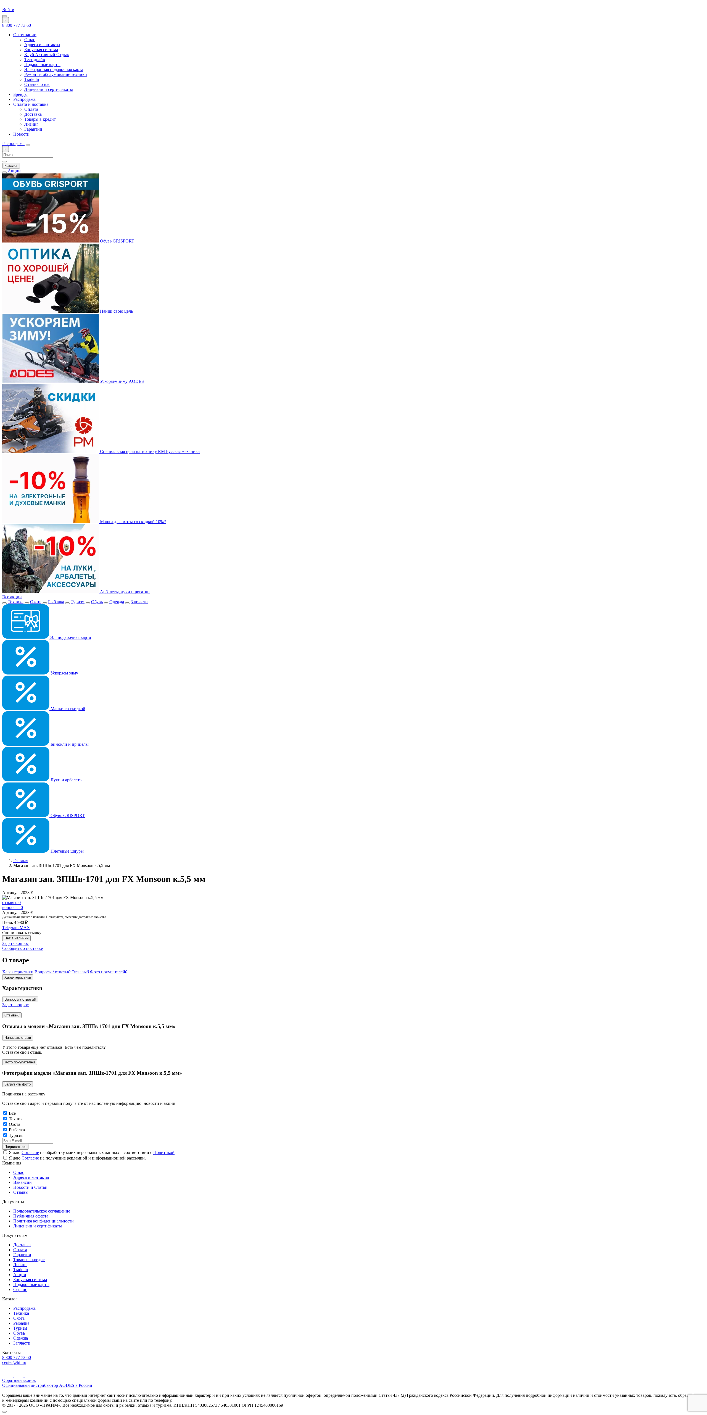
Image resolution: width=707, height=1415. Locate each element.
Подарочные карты (42, 64)
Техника (15, 601)
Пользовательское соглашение (41, 1211)
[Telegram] (19, 1375)
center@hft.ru (14, 1362)
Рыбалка (56, 601)
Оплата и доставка (30, 104)
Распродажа (24, 99)
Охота (35, 601)
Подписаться (15, 1147)
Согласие (30, 1152)
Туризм (78, 601)
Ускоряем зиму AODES (121, 381)
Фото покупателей (19, 1062)
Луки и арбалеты (66, 780)
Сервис (20, 1289)
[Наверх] (4, 1412)
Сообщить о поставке (22, 948)
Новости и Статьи (30, 1187)
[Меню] (4, 16)
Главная (20, 860)
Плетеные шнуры (66, 851)
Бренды (20, 94)
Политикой (164, 1152)
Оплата (31, 109)
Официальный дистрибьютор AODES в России (47, 1385)
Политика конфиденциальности (43, 1221)
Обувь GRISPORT (116, 241)
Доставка (33, 114)
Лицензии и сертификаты (48, 89)
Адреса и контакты (42, 44)
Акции (14, 170)
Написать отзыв (17, 1037)
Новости (21, 134)
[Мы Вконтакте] (29, 1375)
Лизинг (31, 124)
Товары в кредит (40, 119)
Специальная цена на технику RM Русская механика (149, 451)
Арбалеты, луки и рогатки (124, 591)
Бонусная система (41, 49)
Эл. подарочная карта (70, 637)
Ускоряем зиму (63, 673)
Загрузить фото (17, 1084)
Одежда (116, 601)
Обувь (97, 601)
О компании (24, 34)
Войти (8, 9)
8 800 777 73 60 (16, 25)
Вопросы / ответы (20, 999)
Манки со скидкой (67, 708)
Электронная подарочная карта (53, 69)
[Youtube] (8, 1375)
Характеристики (17, 977)
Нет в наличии (16, 938)
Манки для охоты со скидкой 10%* (132, 521)
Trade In (31, 79)
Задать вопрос (15, 943)
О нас (29, 39)
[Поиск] (28, 145)
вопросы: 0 (12, 907)
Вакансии (22, 1182)
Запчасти (139, 601)
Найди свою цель (116, 311)
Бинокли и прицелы (69, 744)
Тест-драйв (34, 59)
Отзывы (11, 1015)
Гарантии (33, 129)
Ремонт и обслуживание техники (55, 74)
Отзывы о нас (37, 84)
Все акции (12, 596)
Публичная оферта (30, 1216)
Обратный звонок (19, 1380)
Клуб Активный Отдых (46, 54)
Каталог (11, 166)
